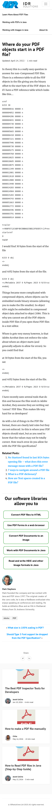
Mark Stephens (9, 589)
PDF (14, 618)
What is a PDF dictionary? (22, 474)
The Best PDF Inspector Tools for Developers (25, 690)
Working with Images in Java (15, 30)
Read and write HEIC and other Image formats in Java (26, 562)
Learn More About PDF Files (15, 14)
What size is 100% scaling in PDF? (26, 627)
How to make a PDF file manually (25, 729)
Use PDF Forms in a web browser (26, 525)
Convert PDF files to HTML (26, 514)
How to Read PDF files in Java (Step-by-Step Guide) (23, 767)
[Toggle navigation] (46, 4)
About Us (43, 30)
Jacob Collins (18, 699)
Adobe (6, 618)
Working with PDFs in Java (14, 22)
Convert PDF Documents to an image (26, 537)
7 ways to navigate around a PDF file (28, 470)
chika (15, 736)
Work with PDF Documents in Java (26, 550)
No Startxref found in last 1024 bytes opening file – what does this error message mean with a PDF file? (28, 461)
